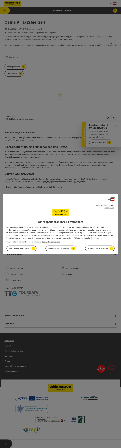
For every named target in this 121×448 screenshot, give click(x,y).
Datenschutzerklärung (104, 205)
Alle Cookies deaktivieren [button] (19, 248)
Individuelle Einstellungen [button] (59, 248)
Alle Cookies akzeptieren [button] (98, 248)
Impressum (109, 208)
